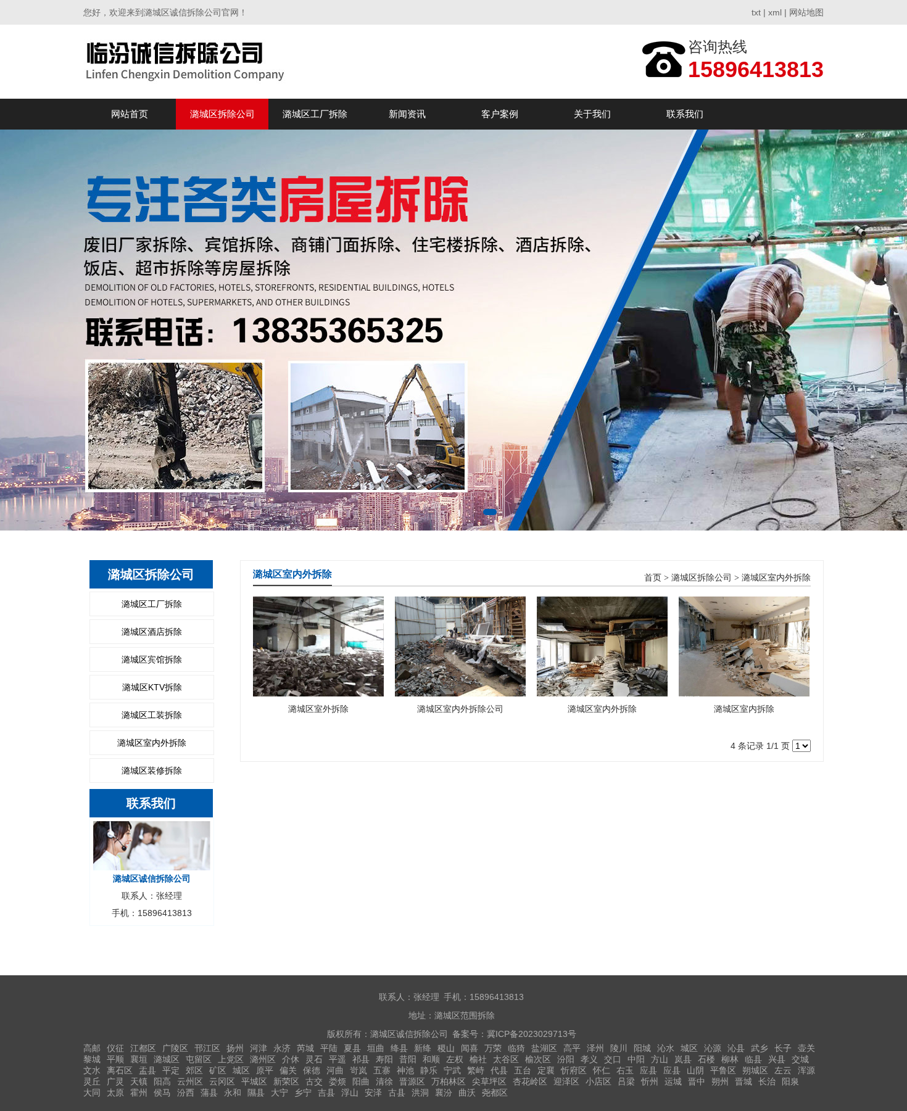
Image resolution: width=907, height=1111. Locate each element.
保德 (311, 1070)
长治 (767, 1081)
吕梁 (626, 1081)
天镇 (138, 1081)
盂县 (147, 1070)
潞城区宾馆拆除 (152, 659)
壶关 (806, 1048)
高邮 (92, 1048)
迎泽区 (566, 1081)
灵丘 (92, 1081)
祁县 (361, 1059)
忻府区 (574, 1070)
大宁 (279, 1092)
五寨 (382, 1070)
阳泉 (790, 1081)
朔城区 (755, 1070)
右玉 (625, 1070)
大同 (92, 1092)
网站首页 (129, 114)
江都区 (143, 1048)
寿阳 (384, 1059)
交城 (800, 1059)
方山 (659, 1059)
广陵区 (175, 1048)
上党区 (231, 1059)
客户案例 (499, 114)
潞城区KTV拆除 (152, 687)
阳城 (642, 1048)
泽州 (595, 1048)
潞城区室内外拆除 (151, 743)
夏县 (352, 1048)
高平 (572, 1048)
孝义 (589, 1059)
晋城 (743, 1081)
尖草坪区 (489, 1081)
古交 (314, 1081)
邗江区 (207, 1048)
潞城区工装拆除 (152, 715)
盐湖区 (544, 1048)
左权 (454, 1059)
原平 (264, 1070)
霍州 (138, 1092)
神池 (405, 1070)
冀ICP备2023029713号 (531, 1034)
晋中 (696, 1081)
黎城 (92, 1059)
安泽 (373, 1092)
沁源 (712, 1048)
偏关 (288, 1070)
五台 (522, 1070)
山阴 (695, 1070)
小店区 (598, 1081)
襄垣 (138, 1059)
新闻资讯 (407, 114)
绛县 (399, 1048)
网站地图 (806, 12)
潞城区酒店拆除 (152, 632)
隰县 (256, 1092)
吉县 (326, 1092)
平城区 (254, 1081)
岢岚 (358, 1070)
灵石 (314, 1059)
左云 (783, 1070)
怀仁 (601, 1070)
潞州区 (263, 1059)
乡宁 (303, 1092)
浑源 (806, 1070)
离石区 (120, 1070)
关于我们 (592, 114)
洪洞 (420, 1092)
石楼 (706, 1059)
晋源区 (412, 1081)
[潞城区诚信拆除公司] (187, 61)
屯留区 (199, 1059)
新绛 (422, 1048)
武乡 (759, 1048)
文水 (92, 1070)
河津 (258, 1048)
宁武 (452, 1070)
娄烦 (337, 1081)
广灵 (115, 1081)
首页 (652, 577)
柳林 (730, 1059)
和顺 (431, 1059)
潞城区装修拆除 (152, 770)
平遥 (337, 1059)
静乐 (428, 1070)
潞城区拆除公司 (222, 114)
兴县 (776, 1059)
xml (775, 12)
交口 (612, 1059)
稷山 (446, 1048)
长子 (783, 1048)
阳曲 (361, 1081)
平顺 (115, 1059)
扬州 (235, 1048)
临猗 (516, 1048)
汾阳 (565, 1059)
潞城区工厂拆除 (315, 114)
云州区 (190, 1081)
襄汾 (443, 1092)
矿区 (217, 1070)
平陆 (329, 1048)
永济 (282, 1048)
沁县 (736, 1048)
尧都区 (495, 1092)
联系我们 (684, 114)
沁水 (665, 1048)
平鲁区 (723, 1070)
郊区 (194, 1070)
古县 (396, 1092)
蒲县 (209, 1092)
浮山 (349, 1092)
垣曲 (375, 1048)
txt (756, 12)
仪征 (115, 1048)
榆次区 (538, 1059)
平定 (171, 1070)
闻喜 (469, 1048)
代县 (499, 1070)
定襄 (546, 1070)
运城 (673, 1081)
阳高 (162, 1081)
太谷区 (506, 1059)
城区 (689, 1048)
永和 (232, 1092)
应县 (648, 1070)
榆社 (478, 1059)
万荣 (493, 1048)
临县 (753, 1059)
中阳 (636, 1059)
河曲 (335, 1070)
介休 (290, 1059)
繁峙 (475, 1070)
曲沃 (467, 1092)
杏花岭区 (530, 1081)
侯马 (162, 1092)
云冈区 (222, 1081)
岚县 (683, 1059)
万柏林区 (448, 1081)
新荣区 (286, 1081)
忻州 (649, 1081)
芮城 (305, 1048)
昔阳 (407, 1059)
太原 (115, 1092)
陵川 (618, 1048)
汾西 (185, 1092)
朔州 (720, 1081)
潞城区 (167, 1059)
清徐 (384, 1081)
